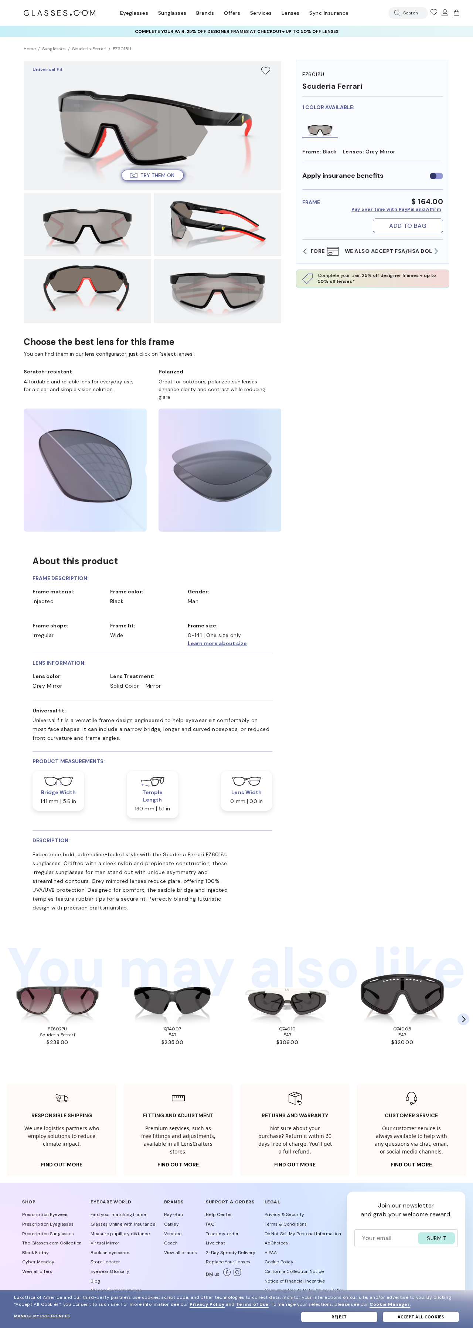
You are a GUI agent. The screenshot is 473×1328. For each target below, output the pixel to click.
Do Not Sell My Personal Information (303, 1234)
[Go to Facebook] (225, 1274)
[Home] (59, 13)
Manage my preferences (42, 1316)
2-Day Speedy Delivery (230, 1253)
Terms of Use (252, 1304)
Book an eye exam (110, 1253)
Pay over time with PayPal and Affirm (396, 209)
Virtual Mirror (105, 1243)
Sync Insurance (329, 13)
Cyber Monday (38, 1262)
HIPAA (271, 1253)
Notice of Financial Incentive (295, 1281)
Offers (232, 13)
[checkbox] (436, 175)
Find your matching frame (118, 1214)
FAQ (210, 1224)
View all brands (180, 1253)
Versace (172, 1234)
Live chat (215, 1243)
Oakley (171, 1224)
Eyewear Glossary (110, 1271)
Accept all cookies (421, 1316)
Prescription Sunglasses (48, 1234)
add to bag (407, 226)
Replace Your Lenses (228, 1262)
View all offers (37, 1271)
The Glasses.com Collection (52, 1243)
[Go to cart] (455, 13)
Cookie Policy (279, 1262)
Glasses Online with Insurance (123, 1224)
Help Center (219, 1214)
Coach (171, 1243)
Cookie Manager (390, 1304)
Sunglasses (172, 13)
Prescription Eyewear (45, 1214)
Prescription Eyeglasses (48, 1224)
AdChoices (276, 1243)
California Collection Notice (294, 1271)
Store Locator (105, 1262)
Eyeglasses (134, 13)
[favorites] (433, 12)
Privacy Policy (207, 1304)
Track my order (222, 1234)
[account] (444, 12)
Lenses (290, 13)
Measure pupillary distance (120, 1234)
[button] (153, 175)
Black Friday (35, 1253)
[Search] (395, 13)
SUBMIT (436, 1238)
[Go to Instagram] (236, 1274)
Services (261, 13)
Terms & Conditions (286, 1224)
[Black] (320, 129)
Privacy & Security (284, 1214)
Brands (205, 13)
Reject (339, 1316)
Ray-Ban (173, 1214)
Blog (95, 1281)
